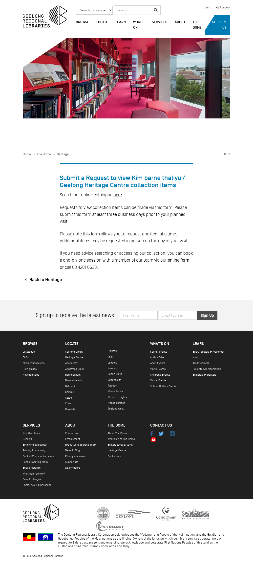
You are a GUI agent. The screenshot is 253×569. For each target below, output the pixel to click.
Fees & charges (32, 479)
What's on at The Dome (121, 439)
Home (27, 154)
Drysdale (70, 409)
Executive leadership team (80, 444)
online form (178, 260)
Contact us (71, 433)
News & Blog (72, 450)
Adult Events (157, 363)
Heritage (63, 154)
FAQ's (26, 357)
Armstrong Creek (74, 369)
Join (207, 7)
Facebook (151, 434)
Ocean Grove (115, 374)
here (117, 194)
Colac (68, 397)
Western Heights (117, 397)
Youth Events (158, 369)
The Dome (197, 25)
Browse (82, 22)
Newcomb (113, 368)
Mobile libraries (116, 403)
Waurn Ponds (115, 391)
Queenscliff (114, 380)
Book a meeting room (35, 462)
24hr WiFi (28, 439)
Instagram (172, 434)
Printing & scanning (34, 450)
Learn (120, 22)
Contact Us (161, 425)
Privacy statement (75, 456)
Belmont (70, 386)
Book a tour (114, 456)
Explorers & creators (204, 374)
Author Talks (157, 357)
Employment (72, 439)
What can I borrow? (34, 473)
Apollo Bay (71, 363)
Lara (110, 357)
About (180, 22)
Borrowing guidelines (34, 444)
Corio (68, 403)
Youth (196, 357)
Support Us (219, 25)
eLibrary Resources (33, 363)
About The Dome (117, 433)
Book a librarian (32, 467)
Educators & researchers (207, 369)
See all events (158, 351)
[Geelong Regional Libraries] (45, 16)
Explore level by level (120, 444)
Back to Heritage (45, 279)
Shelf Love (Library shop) (37, 485)
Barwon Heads (73, 380)
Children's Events (160, 374)
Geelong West (116, 408)
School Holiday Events (163, 386)
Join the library (31, 433)
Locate (102, 22)
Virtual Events (158, 380)
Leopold (112, 362)
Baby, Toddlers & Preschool (208, 351)
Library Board (72, 467)
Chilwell (69, 392)
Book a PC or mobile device (38, 456)
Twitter (161, 434)
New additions (31, 374)
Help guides (30, 369)
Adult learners (201, 363)
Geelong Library (74, 351)
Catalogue (29, 351)
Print (227, 154)
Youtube (153, 440)
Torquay (112, 385)
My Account (222, 7)
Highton (112, 351)
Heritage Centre (74, 357)
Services (159, 22)
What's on (139, 25)
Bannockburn (73, 374)
